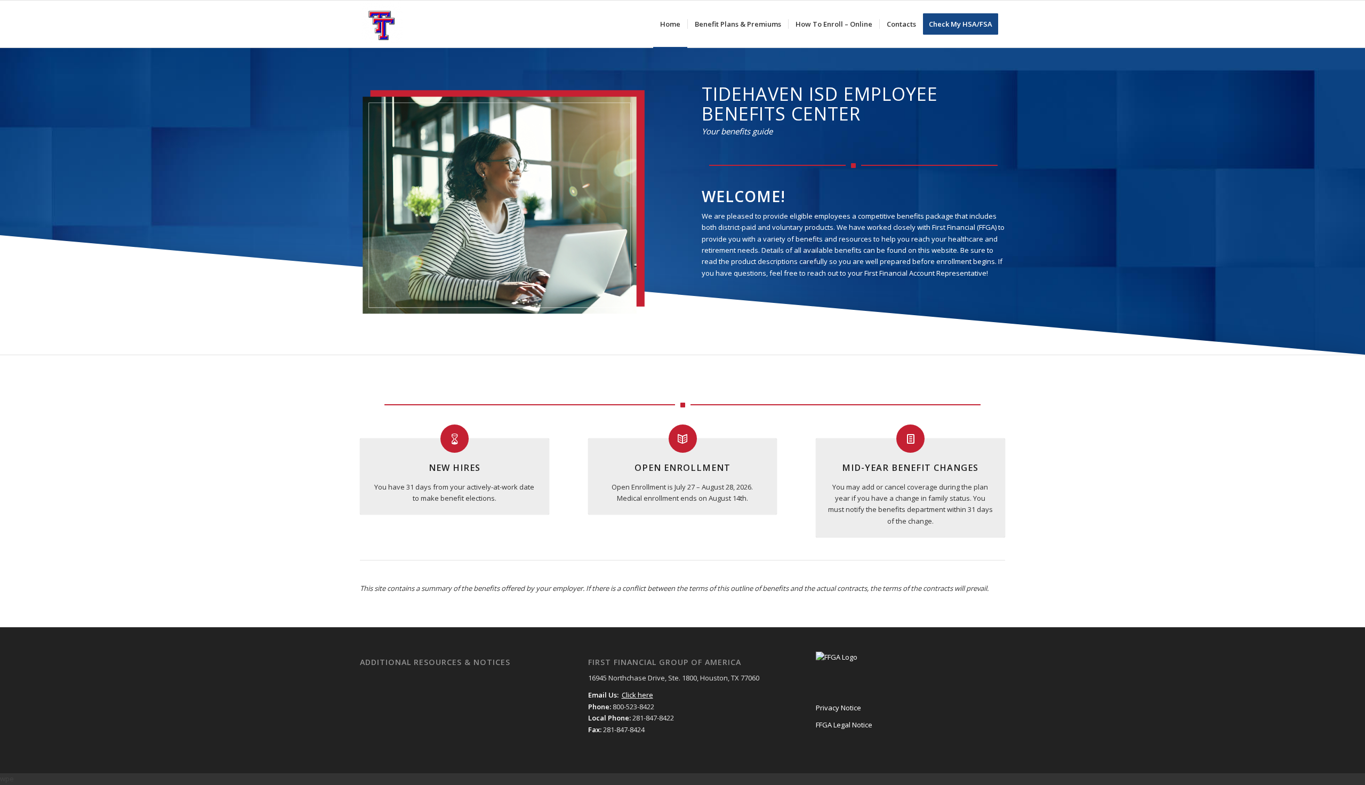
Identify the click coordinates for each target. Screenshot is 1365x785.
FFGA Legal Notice (844, 725)
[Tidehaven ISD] (381, 24)
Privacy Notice (838, 707)
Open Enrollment (682, 468)
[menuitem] (670, 24)
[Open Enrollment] (683, 438)
